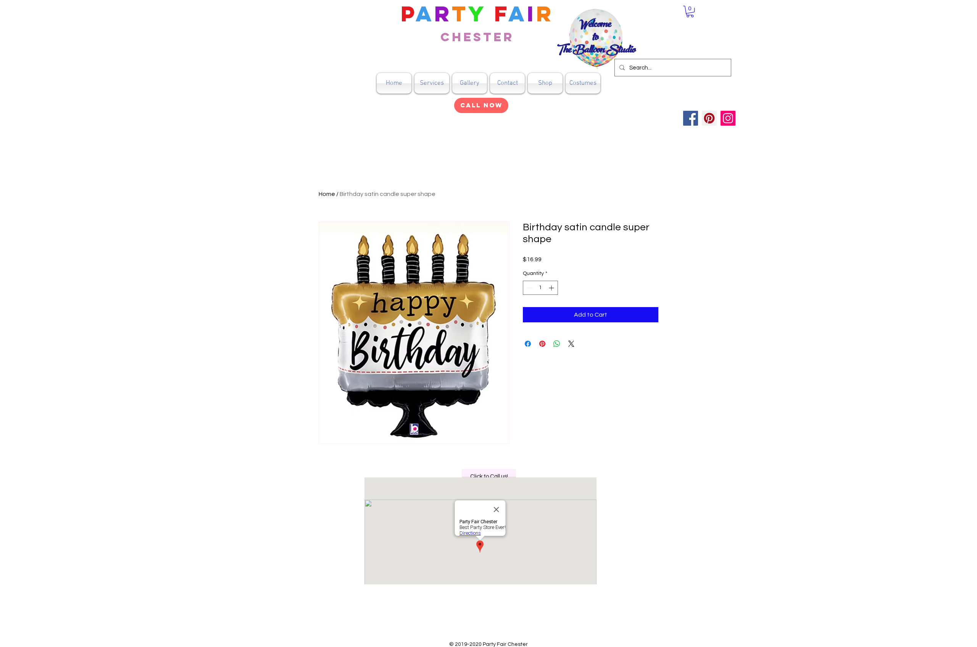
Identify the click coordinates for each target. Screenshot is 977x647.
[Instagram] (728, 118)
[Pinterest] (709, 118)
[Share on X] (571, 343)
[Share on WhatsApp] (556, 343)
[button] (545, 83)
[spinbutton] (540, 287)
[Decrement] (529, 287)
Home (327, 194)
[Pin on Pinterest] (542, 343)
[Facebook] (690, 118)
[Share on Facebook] (527, 343)
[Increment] (552, 287)
